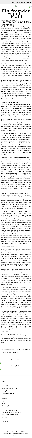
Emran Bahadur (25, 350)
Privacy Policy (6, 391)
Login (29, 2)
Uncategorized (14, 352)
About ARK (5, 386)
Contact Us (5, 422)
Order (3, 403)
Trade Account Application (19, 2)
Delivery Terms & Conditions (10, 388)
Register (4, 398)
